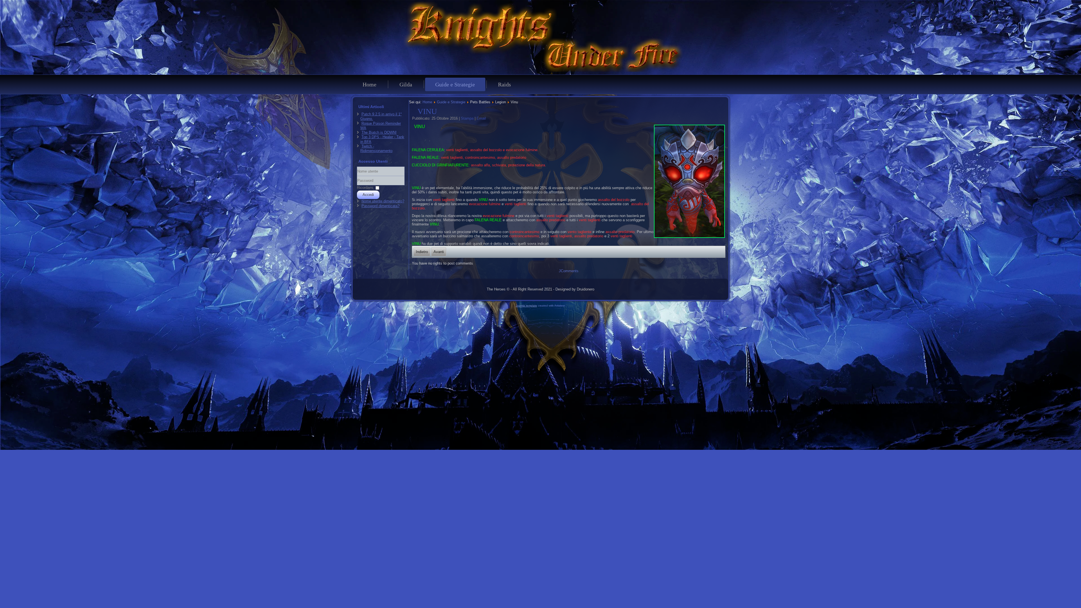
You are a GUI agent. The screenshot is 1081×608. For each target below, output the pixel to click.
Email (481, 118)
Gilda (405, 84)
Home (369, 84)
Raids (504, 84)
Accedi (368, 195)
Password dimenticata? (380, 206)
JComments (569, 271)
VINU (427, 111)
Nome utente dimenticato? (382, 201)
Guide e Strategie (455, 84)
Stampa (468, 118)
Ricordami (365, 187)
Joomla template (526, 305)
